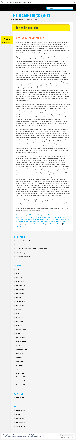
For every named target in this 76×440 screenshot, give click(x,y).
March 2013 (20, 325)
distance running (40, 219)
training (43, 224)
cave (27, 217)
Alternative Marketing (23, 256)
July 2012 (19, 357)
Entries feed (20, 418)
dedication (24, 219)
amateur (53, 215)
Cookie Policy (39, 436)
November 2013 (21, 293)
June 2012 (19, 361)
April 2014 (19, 277)
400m (48, 215)
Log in (18, 414)
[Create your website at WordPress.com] (38, 2)
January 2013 (20, 333)
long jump (29, 221)
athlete (64, 215)
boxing (18, 217)
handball (55, 219)
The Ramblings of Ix (30, 15)
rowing (65, 221)
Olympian (52, 221)
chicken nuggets (47, 217)
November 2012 (21, 341)
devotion (31, 219)
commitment (58, 217)
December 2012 (21, 337)
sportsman (29, 224)
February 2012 (21, 377)
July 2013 (19, 309)
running (18, 224)
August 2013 (20, 305)
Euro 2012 (49, 219)
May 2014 (19, 273)
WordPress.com (21, 426)
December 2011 (21, 385)
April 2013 (19, 321)
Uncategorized (20, 397)
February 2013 (21, 329)
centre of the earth (36, 217)
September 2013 (21, 301)
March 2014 (20, 281)
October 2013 (20, 297)
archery (59, 215)
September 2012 (21, 349)
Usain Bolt (49, 224)
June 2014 (19, 269)
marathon (36, 221)
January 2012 (20, 381)
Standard (18, 215)
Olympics (59, 221)
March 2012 (20, 373)
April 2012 (19, 369)
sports (23, 224)
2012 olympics (41, 215)
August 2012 (20, 353)
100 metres (32, 215)
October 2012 (20, 345)
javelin (61, 219)
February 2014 (21, 285)
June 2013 (19, 313)
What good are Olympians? (30, 37)
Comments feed (21, 422)
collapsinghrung (7, 42)
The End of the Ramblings (25, 240)
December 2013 (21, 289)
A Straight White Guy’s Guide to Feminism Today (32, 248)
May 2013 (19, 317)
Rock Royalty (21, 253)
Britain (23, 217)
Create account (21, 410)
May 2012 (19, 365)
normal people (44, 221)
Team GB (37, 224)
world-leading (58, 224)
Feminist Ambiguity (22, 245)
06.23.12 (7, 38)
